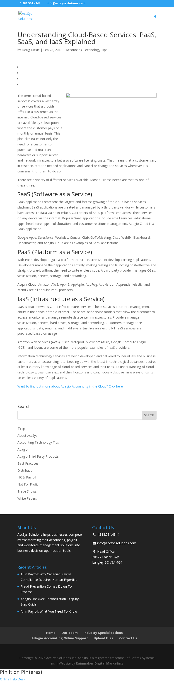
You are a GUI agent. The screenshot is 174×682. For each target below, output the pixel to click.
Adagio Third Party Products (38, 456)
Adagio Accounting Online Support (59, 638)
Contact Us (128, 638)
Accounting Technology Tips (86, 50)
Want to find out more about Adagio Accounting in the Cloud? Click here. (70, 386)
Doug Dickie (31, 50)
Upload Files (103, 638)
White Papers (27, 498)
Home (51, 632)
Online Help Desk (12, 679)
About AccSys (27, 435)
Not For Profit (27, 484)
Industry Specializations (103, 632)
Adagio (22, 449)
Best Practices (28, 463)
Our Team (69, 632)
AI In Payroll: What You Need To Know (49, 611)
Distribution (25, 470)
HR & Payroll (26, 477)
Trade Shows (27, 491)
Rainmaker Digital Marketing (99, 663)
